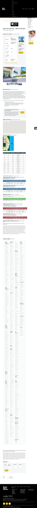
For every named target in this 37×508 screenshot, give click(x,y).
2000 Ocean (16, 437)
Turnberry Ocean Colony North (12, 287)
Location (13, 11)
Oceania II (11, 258)
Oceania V (11, 261)
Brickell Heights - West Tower (11, 373)
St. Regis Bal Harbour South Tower (6, 440)
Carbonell (11, 376)
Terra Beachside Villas (6, 368)
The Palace (6, 443)
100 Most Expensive (22, 490)
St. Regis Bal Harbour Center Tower (7, 434)
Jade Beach (11, 250)
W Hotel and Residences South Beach (6, 321)
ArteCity (6, 293)
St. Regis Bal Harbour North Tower (6, 437)
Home (4, 20)
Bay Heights (16, 314)
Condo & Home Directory (30, 27)
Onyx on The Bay (11, 20)
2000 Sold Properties (31, 490)
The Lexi (11, 343)
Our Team (24, 486)
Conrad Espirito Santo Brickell (12, 378)
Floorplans (29, 24)
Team (12, 9)
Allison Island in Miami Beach (22, 248)
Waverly (6, 407)
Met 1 (11, 435)
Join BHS (13, 14)
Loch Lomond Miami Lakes (21, 289)
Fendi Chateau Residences (6, 419)
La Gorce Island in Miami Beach (21, 260)
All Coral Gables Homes (16, 391)
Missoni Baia (16, 262)
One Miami (11, 436)
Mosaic (6, 365)
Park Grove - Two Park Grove (16, 303)
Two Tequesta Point (11, 410)
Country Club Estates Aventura (11, 316)
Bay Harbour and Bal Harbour (21, 250)
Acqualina (11, 245)
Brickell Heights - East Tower (12, 370)
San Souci (21, 314)
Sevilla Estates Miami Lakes (21, 298)
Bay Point (21, 307)
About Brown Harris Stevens (14, 490)
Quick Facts (30, 19)
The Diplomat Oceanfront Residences (17, 434)
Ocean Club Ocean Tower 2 (16, 357)
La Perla (11, 254)
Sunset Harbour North (6, 315)
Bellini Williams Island (11, 296)
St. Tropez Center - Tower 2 (11, 272)
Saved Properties (14, 16)
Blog (33, 8)
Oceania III (11, 259)
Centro (11, 424)
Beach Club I (16, 426)
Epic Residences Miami (11, 426)
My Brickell (11, 394)
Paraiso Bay (16, 266)
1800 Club (16, 252)
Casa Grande (7, 296)
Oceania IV (11, 260)
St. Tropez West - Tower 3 (12, 276)
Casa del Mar (16, 333)
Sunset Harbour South (6, 318)
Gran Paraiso (16, 259)
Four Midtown (17, 276)
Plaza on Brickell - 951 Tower (11, 400)
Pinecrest (21, 323)
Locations (13, 487)
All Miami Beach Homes (21, 245)
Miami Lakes (21, 292)
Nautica (6, 366)
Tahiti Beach (16, 415)
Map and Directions (29, 23)
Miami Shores (22, 313)
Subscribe (13, 492)
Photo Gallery (30, 20)
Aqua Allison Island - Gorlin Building (7, 335)
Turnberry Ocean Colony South (12, 290)
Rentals (13, 6)
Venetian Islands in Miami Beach (21, 280)
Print (24, 8)
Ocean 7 (6, 424)
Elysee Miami (16, 258)
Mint (10, 393)
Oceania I (11, 257)
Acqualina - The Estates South (11, 247)
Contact (6, 470)
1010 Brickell (11, 350)
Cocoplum (16, 393)
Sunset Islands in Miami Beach (21, 276)
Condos (13, 1)
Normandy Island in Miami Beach (21, 263)
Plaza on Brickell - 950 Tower (11, 398)
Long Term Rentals (22, 492)
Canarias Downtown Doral (16, 378)
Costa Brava (6, 376)
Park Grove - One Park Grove (16, 300)
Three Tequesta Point (11, 407)
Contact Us (28, 486)
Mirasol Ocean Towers (6, 307)
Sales (29, 25)
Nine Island (6, 379)
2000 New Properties (31, 489)
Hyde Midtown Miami (16, 278)
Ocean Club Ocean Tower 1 (16, 355)
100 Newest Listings (22, 489)
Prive (10, 306)
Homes (13, 4)
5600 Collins (6, 328)
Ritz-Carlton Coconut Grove (16, 308)
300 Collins (6, 246)
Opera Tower (16, 244)
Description (30, 21)
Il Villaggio (6, 304)
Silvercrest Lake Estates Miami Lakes (21, 300)
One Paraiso (16, 263)
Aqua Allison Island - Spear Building (7, 338)
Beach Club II (16, 427)
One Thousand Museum (16, 243)
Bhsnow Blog (13, 493)
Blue (15, 257)
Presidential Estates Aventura (11, 327)
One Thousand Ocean (16, 442)
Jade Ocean (11, 251)
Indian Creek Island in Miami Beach (21, 257)
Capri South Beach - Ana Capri (6, 391)
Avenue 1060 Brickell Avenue (11, 359)
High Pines (21, 318)
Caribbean (6, 344)
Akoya (6, 329)
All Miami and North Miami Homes (22, 306)
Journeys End (17, 408)
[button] (4, 77)
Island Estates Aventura (11, 323)
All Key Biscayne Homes (16, 373)
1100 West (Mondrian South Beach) (7, 385)
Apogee (6, 249)
